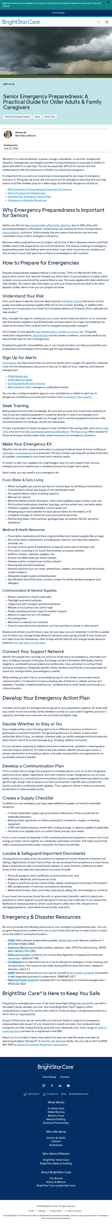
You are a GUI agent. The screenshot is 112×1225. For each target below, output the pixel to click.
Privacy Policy (56, 1211)
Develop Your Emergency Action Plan (29, 197)
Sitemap (41, 1211)
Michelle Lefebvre (25, 136)
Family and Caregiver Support (17, 117)
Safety (37, 117)
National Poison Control (22, 980)
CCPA (31, 1211)
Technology (9, 363)
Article (9, 84)
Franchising (58, 14)
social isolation (11, 233)
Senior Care (50, 117)
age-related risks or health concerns (57, 332)
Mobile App (65, 940)
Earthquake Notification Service (26, 384)
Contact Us (52, 1094)
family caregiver (84, 973)
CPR (5, 432)
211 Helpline (15, 962)
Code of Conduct (74, 1211)
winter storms (74, 301)
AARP (11, 973)
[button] (98, 22)
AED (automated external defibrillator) (47, 432)
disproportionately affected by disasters (48, 225)
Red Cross (81, 432)
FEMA (11, 940)
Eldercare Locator (19, 955)
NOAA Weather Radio (20, 380)
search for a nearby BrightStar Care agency (42, 1045)
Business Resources (78, 1094)
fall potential (40, 335)
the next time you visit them (29, 643)
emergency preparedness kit (19, 453)
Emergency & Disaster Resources (27, 200)
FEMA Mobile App (18, 376)
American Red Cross (20, 948)
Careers (65, 1077)
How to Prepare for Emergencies (27, 193)
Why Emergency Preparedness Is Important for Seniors (40, 189)
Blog (63, 1094)
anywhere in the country (77, 397)
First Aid (103, 428)
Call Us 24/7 (34, 1094)
